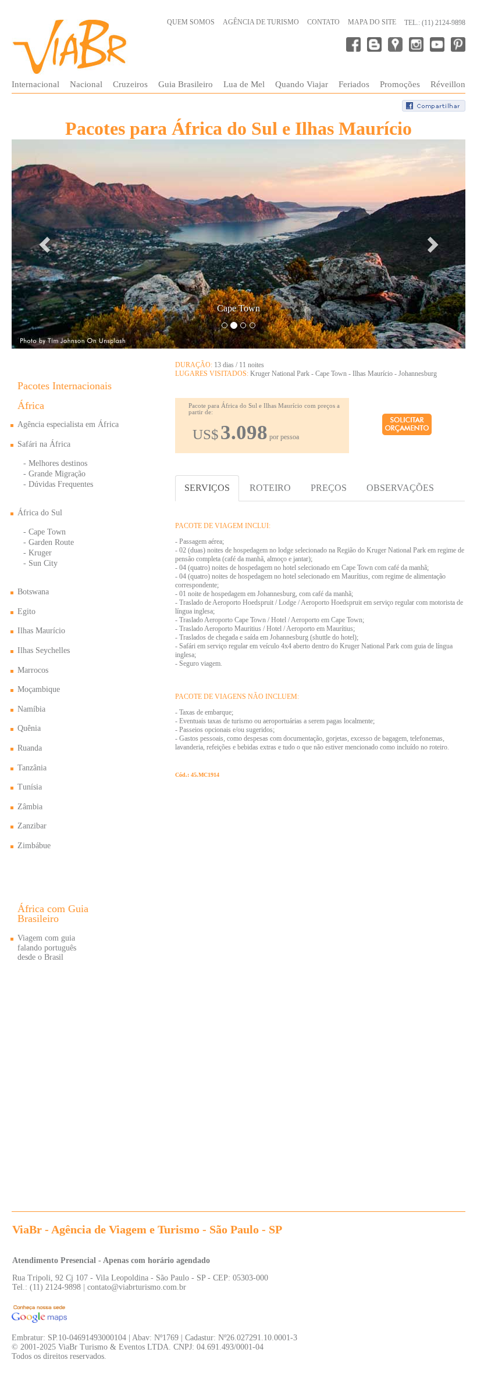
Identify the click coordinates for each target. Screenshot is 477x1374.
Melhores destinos (58, 463)
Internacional (35, 84)
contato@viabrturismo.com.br (136, 1287)
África (30, 405)
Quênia (29, 728)
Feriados (354, 84)
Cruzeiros (130, 84)
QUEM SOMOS (191, 22)
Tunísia (29, 787)
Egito (26, 611)
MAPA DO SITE (372, 22)
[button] (46, 244)
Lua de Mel (244, 84)
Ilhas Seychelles (43, 650)
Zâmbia (29, 806)
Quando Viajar (301, 84)
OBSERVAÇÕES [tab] (400, 488)
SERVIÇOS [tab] (207, 488)
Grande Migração (57, 473)
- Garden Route (48, 542)
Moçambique (38, 689)
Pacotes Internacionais (64, 386)
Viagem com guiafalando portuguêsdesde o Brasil (46, 948)
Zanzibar (32, 825)
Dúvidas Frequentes (61, 484)
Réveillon (447, 84)
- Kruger (37, 552)
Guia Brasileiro (185, 84)
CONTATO (323, 22)
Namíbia (31, 709)
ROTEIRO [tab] (270, 488)
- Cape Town (44, 532)
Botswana (33, 591)
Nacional (86, 84)
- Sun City (40, 563)
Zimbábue (34, 845)
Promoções (400, 84)
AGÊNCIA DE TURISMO (261, 22)
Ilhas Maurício (41, 630)
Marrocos (32, 670)
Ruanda (29, 748)
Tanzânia (32, 767)
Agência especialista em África (68, 424)
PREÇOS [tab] (329, 488)
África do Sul (39, 512)
